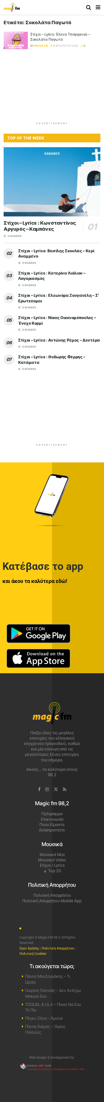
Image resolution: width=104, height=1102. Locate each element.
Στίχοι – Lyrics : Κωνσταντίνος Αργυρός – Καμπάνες (40, 226)
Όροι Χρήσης (29, 948)
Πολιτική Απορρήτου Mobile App (52, 900)
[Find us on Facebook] (39, 789)
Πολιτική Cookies (32, 954)
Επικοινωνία (52, 819)
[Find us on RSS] (64, 789)
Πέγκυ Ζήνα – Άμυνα (44, 1018)
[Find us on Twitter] (56, 789)
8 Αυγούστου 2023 (65, 45)
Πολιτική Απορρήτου (52, 895)
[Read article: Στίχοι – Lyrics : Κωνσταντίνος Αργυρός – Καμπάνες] (52, 181)
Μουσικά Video (52, 859)
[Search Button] (88, 7)
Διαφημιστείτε (52, 829)
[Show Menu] (98, 7)
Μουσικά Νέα (52, 854)
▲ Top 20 (52, 870)
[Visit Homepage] (12, 7)
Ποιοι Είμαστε (52, 824)
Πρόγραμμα (52, 813)
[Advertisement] (52, 88)
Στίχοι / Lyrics (52, 865)
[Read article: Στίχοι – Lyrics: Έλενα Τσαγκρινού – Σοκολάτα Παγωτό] (16, 40)
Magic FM (41, 45)
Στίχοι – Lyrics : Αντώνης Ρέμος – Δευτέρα (59, 340)
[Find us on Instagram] (47, 789)
